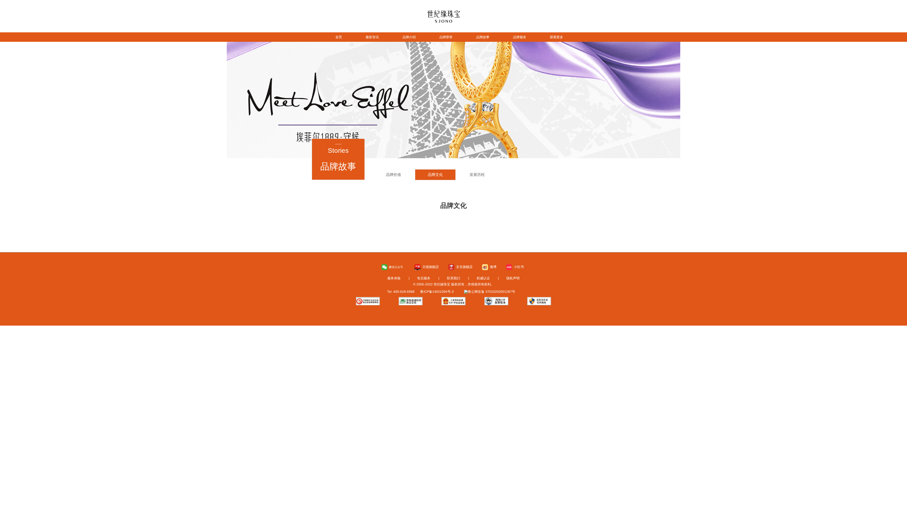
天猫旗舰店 (429, 267)
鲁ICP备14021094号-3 (437, 291)
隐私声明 (513, 278)
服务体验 (394, 278)
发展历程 (477, 175)
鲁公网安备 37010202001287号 (491, 291)
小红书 (518, 267)
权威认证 (483, 278)
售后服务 (423, 278)
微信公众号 (395, 267)
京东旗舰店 (463, 267)
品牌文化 (435, 175)
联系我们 (453, 278)
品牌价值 (393, 175)
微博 (492, 267)
